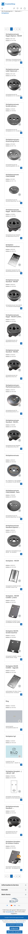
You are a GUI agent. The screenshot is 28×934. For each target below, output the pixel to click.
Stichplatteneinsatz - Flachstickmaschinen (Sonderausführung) (13, 386)
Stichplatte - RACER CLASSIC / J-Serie (12, 596)
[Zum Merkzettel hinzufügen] (19, 54)
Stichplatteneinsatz (12, 455)
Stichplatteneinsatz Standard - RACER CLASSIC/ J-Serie (12, 351)
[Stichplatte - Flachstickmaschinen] (14, 260)
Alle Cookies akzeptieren (14, 932)
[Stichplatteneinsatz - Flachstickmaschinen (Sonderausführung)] (14, 400)
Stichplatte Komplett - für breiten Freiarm (13, 842)
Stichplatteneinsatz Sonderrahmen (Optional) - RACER (12, 105)
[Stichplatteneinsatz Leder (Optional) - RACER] (14, 84)
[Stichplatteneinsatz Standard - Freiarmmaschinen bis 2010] (14, 821)
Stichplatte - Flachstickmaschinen (13, 245)
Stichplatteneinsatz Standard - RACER (12, 281)
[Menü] (2, 8)
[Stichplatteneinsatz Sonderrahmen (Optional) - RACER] (14, 119)
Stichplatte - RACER (12, 561)
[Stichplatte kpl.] (14, 751)
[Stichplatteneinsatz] (14, 470)
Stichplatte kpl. (11, 736)
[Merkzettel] (17, 8)
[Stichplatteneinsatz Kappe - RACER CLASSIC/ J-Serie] (14, 225)
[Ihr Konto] (21, 8)
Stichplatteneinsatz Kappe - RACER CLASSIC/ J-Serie (14, 211)
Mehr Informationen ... (20, 922)
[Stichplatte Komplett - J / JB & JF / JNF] (14, 786)
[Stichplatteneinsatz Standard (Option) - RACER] (14, 541)
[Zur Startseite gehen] (3, 4)
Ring (7, 701)
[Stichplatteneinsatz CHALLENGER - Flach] (14, 505)
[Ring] (14, 716)
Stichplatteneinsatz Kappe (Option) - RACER (14, 35)
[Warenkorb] (25, 8)
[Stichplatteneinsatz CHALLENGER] (14, 189)
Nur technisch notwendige (14, 925)
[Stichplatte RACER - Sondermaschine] (14, 646)
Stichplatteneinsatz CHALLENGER (12, 175)
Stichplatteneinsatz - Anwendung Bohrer (13, 140)
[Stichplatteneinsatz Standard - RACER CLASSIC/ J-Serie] (14, 365)
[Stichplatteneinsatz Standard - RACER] (14, 295)
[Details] (21, 63)
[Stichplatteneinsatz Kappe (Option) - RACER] (14, 49)
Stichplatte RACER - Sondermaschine (12, 632)
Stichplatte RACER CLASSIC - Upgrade (12, 667)
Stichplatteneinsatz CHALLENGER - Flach (13, 491)
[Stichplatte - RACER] (14, 576)
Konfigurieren (14, 928)
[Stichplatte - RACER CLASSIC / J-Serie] (14, 611)
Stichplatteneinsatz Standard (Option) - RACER (12, 527)
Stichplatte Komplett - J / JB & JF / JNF (14, 772)
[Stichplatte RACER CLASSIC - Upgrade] (14, 681)
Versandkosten (10, 912)
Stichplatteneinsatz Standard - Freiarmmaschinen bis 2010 (13, 807)
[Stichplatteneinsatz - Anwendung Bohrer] (14, 154)
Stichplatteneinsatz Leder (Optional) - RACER (12, 70)
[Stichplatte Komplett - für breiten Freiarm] (14, 856)
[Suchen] (14, 8)
